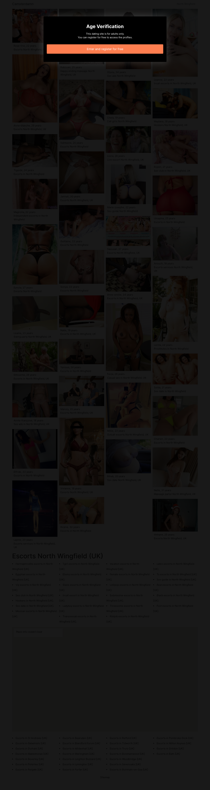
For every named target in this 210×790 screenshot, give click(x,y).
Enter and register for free (105, 49)
